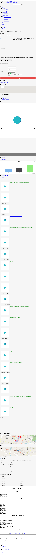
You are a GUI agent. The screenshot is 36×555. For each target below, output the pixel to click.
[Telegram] (7, 60)
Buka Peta (2, 456)
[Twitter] (3, 60)
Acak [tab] (3, 178)
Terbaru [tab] (3, 177)
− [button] (1, 437)
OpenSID (34, 443)
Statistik (4, 159)
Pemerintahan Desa (4, 12)
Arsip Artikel (5, 175)
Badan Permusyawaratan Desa (8, 14)
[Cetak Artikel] (9, 60)
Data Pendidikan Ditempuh (7, 18)
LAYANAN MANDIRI (6, 82)
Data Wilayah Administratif (7, 17)
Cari (22, 4)
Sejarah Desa (6, 11)
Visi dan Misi (6, 13)
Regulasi (3, 24)
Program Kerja (4, 97)
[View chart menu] (34, 161)
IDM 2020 (5, 29)
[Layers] (34, 436)
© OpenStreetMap (31, 443)
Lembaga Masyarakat (5, 15)
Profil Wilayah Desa (6, 9)
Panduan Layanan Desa (5, 99)
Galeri (3, 157)
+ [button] (1, 436)
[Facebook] (1, 60)
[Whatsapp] (11, 60)
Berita (3, 544)
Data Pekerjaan (6, 19)
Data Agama (5, 20)
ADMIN (1, 82)
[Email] (5, 60)
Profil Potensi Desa (6, 10)
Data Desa (3, 16)
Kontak (3, 22)
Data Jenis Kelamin (6, 21)
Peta (2, 26)
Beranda (3, 7)
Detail (5, 456)
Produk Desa (4, 98)
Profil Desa (3, 8)
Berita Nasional (6, 96)
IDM (2, 28)
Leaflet (28, 443)
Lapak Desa (3, 27)
